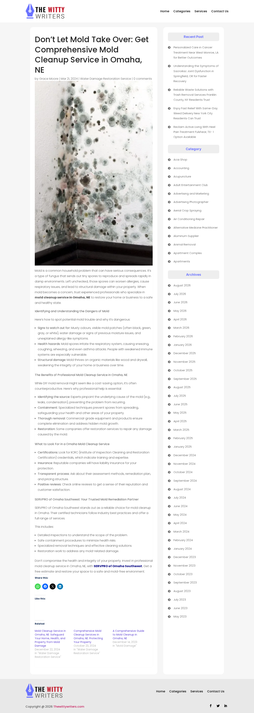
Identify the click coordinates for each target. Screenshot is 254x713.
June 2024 (180, 506)
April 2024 (180, 523)
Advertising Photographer (190, 202)
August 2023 (182, 591)
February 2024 (183, 540)
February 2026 (183, 336)
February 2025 (183, 438)
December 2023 (184, 557)
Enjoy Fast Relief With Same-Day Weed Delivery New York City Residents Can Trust (195, 113)
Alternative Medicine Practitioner (195, 227)
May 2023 (180, 616)
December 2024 (184, 455)
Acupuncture (182, 176)
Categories (181, 11)
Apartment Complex (187, 253)
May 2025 (180, 413)
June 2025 (180, 404)
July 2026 (179, 294)
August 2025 (182, 387)
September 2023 (185, 582)
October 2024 (182, 472)
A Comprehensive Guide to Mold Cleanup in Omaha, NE (128, 634)
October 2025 (182, 370)
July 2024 (179, 497)
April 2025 (180, 421)
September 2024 (185, 481)
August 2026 (182, 285)
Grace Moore (48, 79)
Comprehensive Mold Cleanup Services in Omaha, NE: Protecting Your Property (88, 636)
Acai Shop (180, 159)
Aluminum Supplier (186, 236)
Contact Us (220, 11)
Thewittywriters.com (68, 706)
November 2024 (184, 464)
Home (164, 11)
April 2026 (180, 319)
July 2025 (179, 396)
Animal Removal (184, 244)
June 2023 (180, 608)
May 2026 (180, 311)
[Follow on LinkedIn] (226, 706)
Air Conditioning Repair (189, 219)
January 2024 (182, 549)
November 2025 (184, 362)
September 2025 (185, 379)
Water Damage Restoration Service (105, 79)
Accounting (181, 168)
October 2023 (182, 574)
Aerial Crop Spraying (187, 210)
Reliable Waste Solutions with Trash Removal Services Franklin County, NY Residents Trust (194, 95)
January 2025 (182, 447)
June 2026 (180, 302)
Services (200, 11)
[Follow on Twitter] (218, 706)
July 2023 (179, 600)
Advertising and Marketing (191, 193)
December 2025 (184, 353)
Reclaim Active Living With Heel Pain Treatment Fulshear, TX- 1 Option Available (194, 132)
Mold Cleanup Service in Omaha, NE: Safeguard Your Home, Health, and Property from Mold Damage (50, 638)
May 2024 (180, 515)
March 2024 (181, 531)
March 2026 (181, 328)
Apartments (181, 261)
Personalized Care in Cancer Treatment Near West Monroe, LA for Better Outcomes (195, 52)
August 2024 (182, 489)
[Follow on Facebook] (211, 706)
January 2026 (182, 345)
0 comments (143, 79)
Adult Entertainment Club (190, 185)
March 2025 (181, 430)
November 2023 (184, 566)
